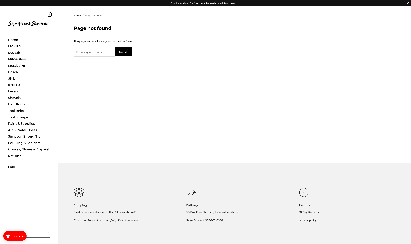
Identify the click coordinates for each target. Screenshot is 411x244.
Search (123, 51)
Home (77, 15)
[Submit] (48, 233)
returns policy (307, 220)
